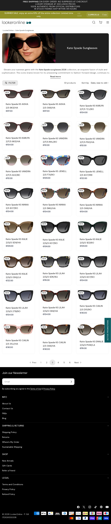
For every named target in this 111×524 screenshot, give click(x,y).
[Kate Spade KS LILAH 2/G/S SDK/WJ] (55, 261)
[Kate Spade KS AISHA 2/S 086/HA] (55, 94)
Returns (5, 437)
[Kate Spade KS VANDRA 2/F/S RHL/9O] (55, 127)
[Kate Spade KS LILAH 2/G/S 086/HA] (55, 296)
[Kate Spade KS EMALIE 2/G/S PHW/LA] (92, 330)
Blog (4, 418)
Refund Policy (8, 494)
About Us (6, 403)
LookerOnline (8, 30)
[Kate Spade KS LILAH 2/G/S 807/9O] (92, 261)
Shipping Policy (9, 432)
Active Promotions (108, 330)
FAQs (4, 413)
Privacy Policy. (49, 389)
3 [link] (52, 362)
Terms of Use (35, 389)
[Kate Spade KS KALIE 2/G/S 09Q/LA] (18, 262)
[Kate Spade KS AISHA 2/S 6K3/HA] (18, 94)
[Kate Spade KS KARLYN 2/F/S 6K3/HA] (18, 127)
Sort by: (85, 83)
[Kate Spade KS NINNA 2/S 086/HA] (92, 193)
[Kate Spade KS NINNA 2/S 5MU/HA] (55, 193)
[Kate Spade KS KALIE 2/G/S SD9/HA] (18, 227)
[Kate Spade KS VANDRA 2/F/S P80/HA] (92, 128)
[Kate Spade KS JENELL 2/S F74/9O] (55, 160)
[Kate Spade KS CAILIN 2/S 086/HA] (55, 330)
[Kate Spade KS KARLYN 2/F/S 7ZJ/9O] (92, 95)
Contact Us (7, 408)
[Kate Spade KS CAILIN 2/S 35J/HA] (18, 329)
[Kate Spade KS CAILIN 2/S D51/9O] (92, 295)
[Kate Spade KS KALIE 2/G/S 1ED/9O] (92, 227)
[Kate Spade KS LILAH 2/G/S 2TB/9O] (18, 296)
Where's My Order (10, 442)
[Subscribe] (71, 382)
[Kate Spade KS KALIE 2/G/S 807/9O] (55, 228)
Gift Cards (7, 465)
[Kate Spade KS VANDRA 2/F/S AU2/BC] (18, 160)
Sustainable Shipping (12, 447)
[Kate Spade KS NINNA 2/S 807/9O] (18, 193)
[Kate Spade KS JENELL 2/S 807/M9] (92, 160)
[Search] (94, 22)
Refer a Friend (8, 470)
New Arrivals (8, 460)
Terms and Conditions (12, 484)
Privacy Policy (8, 489)
